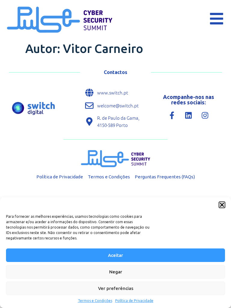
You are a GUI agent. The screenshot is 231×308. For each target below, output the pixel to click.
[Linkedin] (188, 115)
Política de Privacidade (134, 301)
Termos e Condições (95, 301)
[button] (222, 205)
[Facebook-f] (172, 115)
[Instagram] (205, 115)
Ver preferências (115, 288)
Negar (115, 271)
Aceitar (115, 255)
